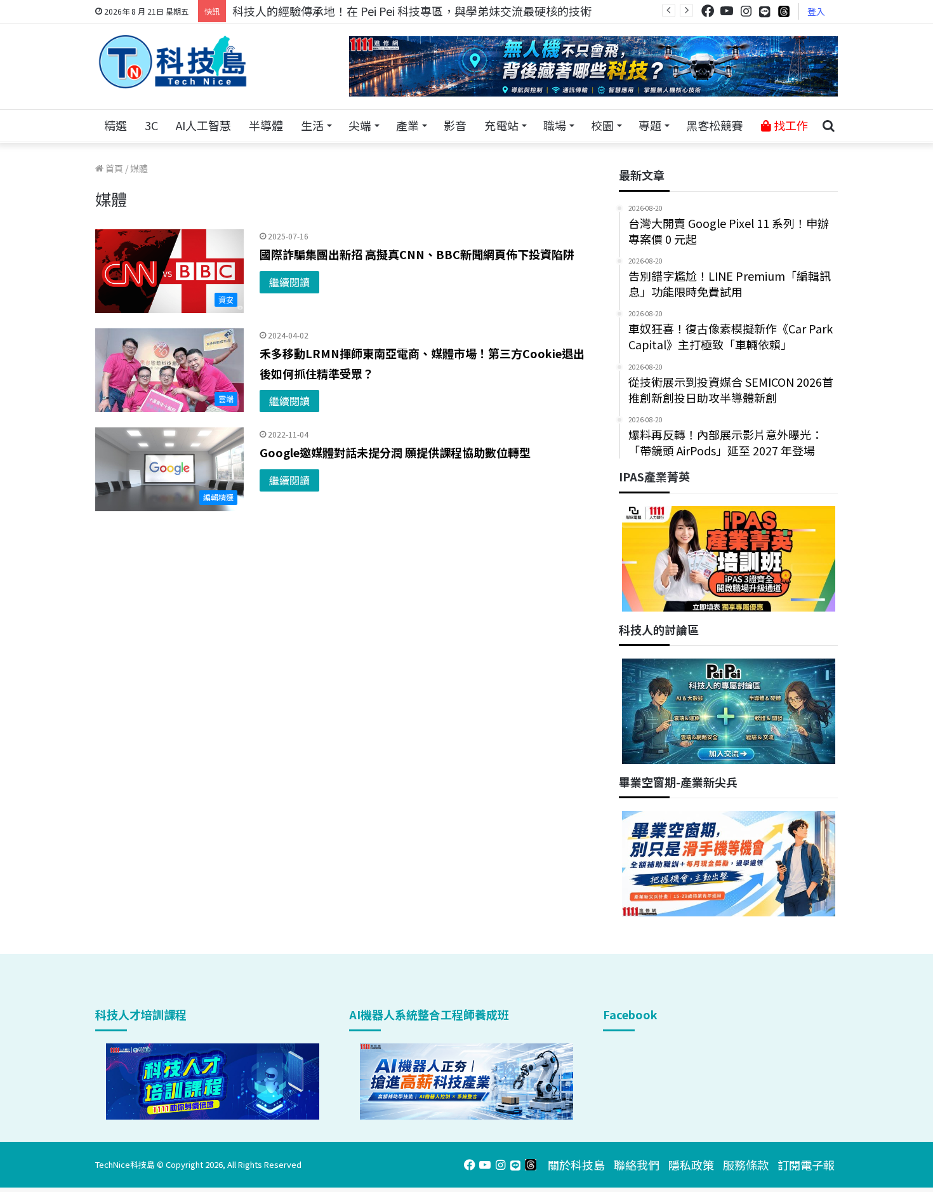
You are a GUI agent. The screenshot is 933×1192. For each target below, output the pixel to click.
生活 (312, 125)
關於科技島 (576, 1164)
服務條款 (746, 1164)
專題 (650, 125)
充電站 (501, 125)
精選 (115, 125)
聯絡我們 (636, 1164)
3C (151, 125)
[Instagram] (745, 11)
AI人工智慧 (203, 125)
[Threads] (783, 11)
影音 (455, 125)
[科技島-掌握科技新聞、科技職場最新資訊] (172, 61)
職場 (554, 125)
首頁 (113, 168)
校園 (602, 125)
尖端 (359, 125)
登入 (816, 11)
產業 (407, 125)
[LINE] (764, 11)
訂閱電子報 (806, 1164)
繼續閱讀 (289, 282)
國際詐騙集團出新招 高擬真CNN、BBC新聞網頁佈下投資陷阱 (417, 254)
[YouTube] (726, 11)
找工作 (789, 125)
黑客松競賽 (714, 125)
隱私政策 (691, 1164)
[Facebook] (707, 11)
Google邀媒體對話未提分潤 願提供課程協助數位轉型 (395, 452)
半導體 (266, 125)
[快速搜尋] (828, 126)
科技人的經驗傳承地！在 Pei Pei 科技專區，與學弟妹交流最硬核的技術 (412, 11)
